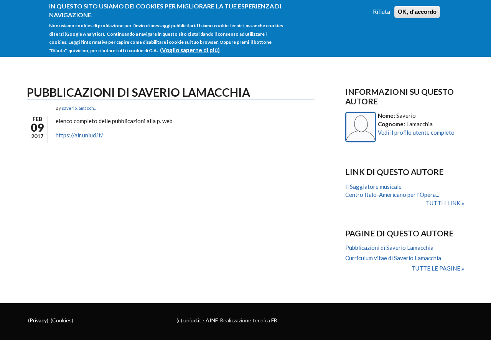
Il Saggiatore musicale (373, 186)
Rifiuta (381, 11)
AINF (211, 320)
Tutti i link (443, 203)
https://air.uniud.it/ (79, 135)
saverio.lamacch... (79, 108)
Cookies (62, 320)
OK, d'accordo (417, 11)
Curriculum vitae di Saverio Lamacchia (393, 257)
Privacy (38, 320)
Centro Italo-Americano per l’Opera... (392, 194)
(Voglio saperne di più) (190, 49)
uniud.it (192, 320)
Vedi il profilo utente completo (416, 132)
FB (274, 320)
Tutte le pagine (436, 268)
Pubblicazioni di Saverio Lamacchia (389, 247)
